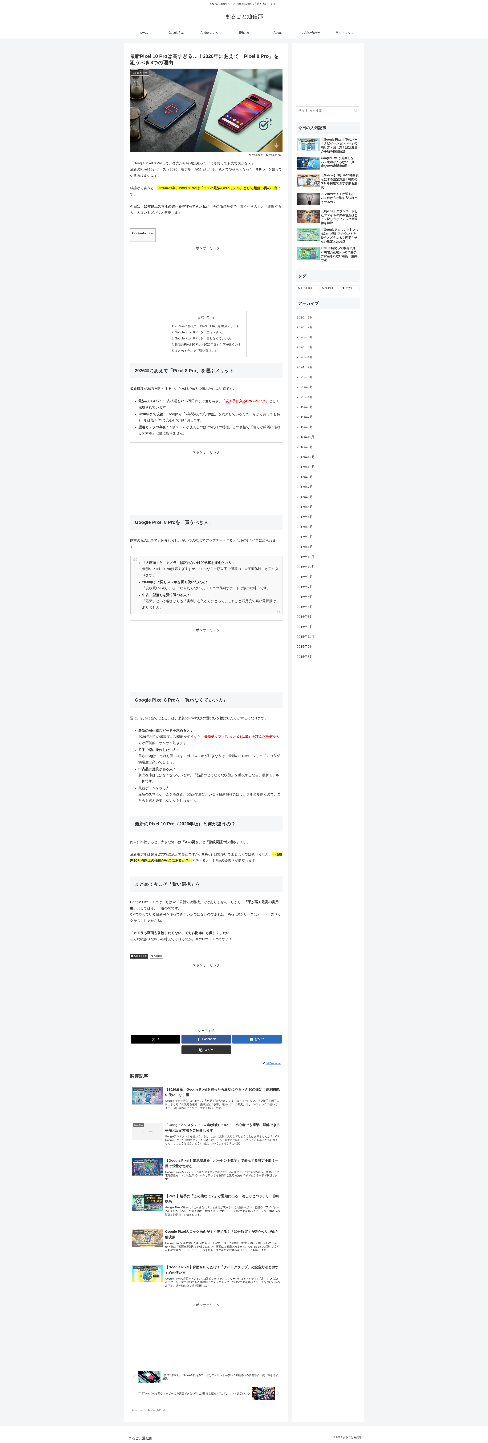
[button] (206, 1049)
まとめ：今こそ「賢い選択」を (196, 350)
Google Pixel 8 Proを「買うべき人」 (200, 332)
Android (158, 956)
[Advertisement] (206, 278)
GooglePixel (140, 956)
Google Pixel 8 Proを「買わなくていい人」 (204, 338)
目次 (200, 317)
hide (150, 233)
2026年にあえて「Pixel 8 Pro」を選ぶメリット (207, 326)
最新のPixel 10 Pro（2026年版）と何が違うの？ (208, 344)
